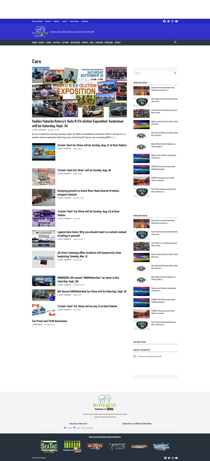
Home (34, 42)
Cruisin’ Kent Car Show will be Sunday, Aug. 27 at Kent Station (92, 145)
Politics (56, 42)
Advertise (48, 21)
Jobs (92, 42)
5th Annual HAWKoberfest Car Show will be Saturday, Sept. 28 (91, 291)
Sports (85, 42)
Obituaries (75, 42)
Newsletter (85, 21)
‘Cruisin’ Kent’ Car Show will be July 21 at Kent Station (87, 306)
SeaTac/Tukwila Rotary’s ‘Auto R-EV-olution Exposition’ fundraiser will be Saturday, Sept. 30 (78, 123)
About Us (56, 21)
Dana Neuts (38, 324)
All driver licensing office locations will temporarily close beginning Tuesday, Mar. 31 (89, 254)
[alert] (155, 356)
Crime (48, 42)
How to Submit (74, 21)
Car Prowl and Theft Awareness (49, 321)
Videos (118, 42)
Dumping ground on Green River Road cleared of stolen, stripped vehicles (88, 192)
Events (41, 42)
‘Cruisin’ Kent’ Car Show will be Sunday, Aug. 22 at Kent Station (88, 213)
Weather (99, 42)
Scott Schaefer (40, 129)
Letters (65, 42)
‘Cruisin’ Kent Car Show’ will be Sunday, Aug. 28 (84, 170)
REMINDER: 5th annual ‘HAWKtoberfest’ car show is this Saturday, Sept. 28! (88, 279)
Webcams (109, 42)
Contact (64, 21)
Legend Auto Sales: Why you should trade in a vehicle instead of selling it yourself (91, 234)
